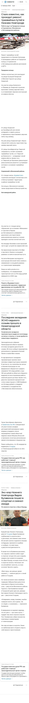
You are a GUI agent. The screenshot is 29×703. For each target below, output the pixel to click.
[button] (14, 41)
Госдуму (12, 446)
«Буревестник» (18, 175)
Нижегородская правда (18, 9)
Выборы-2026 (7, 5)
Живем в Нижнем (15, 487)
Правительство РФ (8, 424)
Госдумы (9, 534)
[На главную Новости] (10, 2)
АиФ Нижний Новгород (17, 312)
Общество (4, 11)
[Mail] (5, 2)
